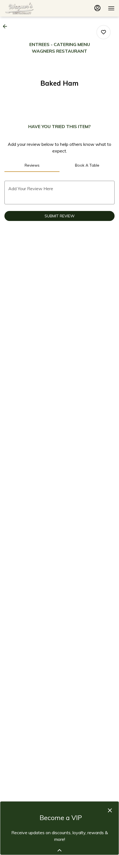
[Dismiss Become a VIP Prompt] (110, 810)
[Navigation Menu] (111, 8)
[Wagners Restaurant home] (29, 8)
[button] (6, 26)
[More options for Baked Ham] (103, 32)
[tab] (32, 165)
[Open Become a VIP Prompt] (59, 850)
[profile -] (97, 8)
